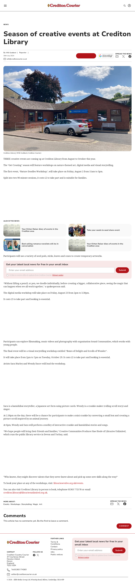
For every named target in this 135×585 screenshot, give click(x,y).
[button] (5, 6)
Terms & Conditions (55, 543)
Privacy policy (57, 549)
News (6, 24)
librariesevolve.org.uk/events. (69, 483)
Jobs (52, 552)
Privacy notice (57, 275)
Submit (122, 270)
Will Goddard (11, 53)
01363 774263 (20, 570)
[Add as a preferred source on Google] (105, 55)
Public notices (57, 554)
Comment (124, 526)
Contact (54, 546)
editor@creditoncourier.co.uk (24, 574)
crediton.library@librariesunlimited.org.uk (25, 492)
